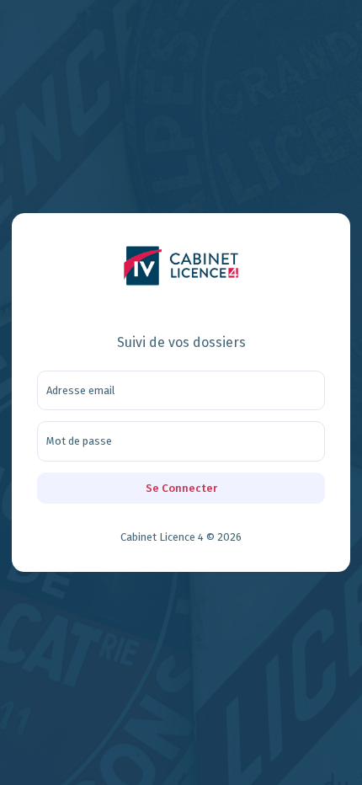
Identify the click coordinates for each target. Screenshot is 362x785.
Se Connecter (181, 488)
